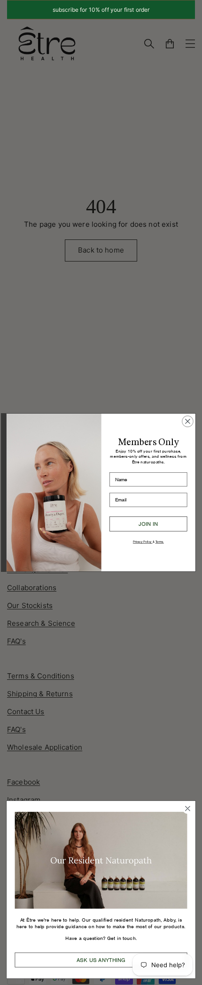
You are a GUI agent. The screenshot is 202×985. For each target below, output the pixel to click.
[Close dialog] (188, 421)
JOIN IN (148, 523)
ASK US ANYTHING (101, 959)
